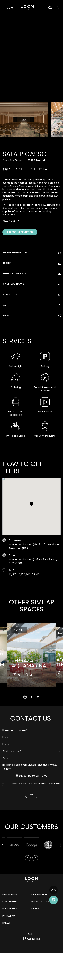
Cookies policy (41, 894)
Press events (9, 894)
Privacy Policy (41, 783)
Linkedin (6, 922)
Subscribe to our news (32, 776)
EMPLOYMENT (9, 901)
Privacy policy (40, 901)
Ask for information (20, 232)
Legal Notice (10, 908)
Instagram (8, 915)
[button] (31, 504)
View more (8, 220)
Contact (37, 908)
